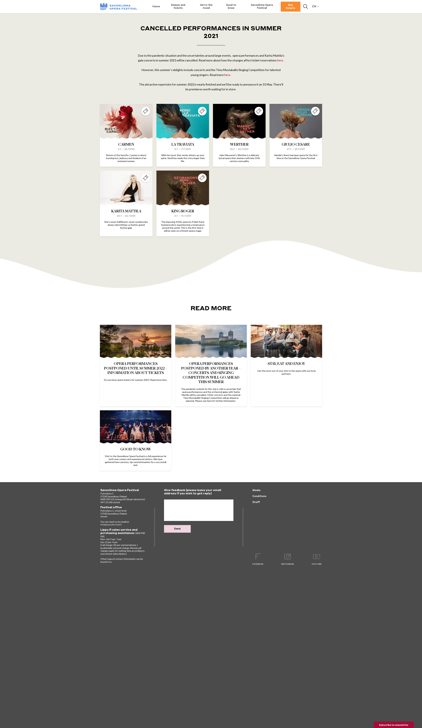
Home (156, 6)
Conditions (259, 496)
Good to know (231, 6)
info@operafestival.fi (111, 524)
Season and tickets (178, 6)
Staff (256, 502)
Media (256, 490)
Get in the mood (206, 6)
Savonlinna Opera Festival (262, 6)
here (280, 60)
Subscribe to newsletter (393, 724)
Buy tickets (290, 7)
